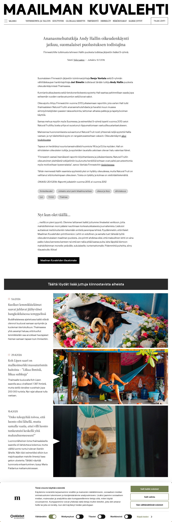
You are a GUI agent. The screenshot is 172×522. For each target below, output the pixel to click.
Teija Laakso (79, 60)
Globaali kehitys (75, 21)
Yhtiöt (51, 197)
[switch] (80, 516)
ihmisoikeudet (46, 191)
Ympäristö (93, 21)
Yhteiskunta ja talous (38, 21)
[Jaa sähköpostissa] (99, 71)
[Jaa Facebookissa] (90, 71)
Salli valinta (149, 497)
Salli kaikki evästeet (149, 489)
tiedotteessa (107, 164)
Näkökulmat (120, 21)
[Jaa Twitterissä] (73, 71)
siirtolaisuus (120, 191)
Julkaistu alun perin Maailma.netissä (75, 191)
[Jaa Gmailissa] (81, 71)
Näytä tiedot (142, 517)
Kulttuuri (58, 21)
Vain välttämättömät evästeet (149, 505)
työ (41, 197)
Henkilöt (106, 21)
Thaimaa (63, 197)
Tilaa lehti (159, 21)
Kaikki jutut (135, 21)
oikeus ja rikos (103, 191)
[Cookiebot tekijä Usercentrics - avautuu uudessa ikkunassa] (17, 517)
